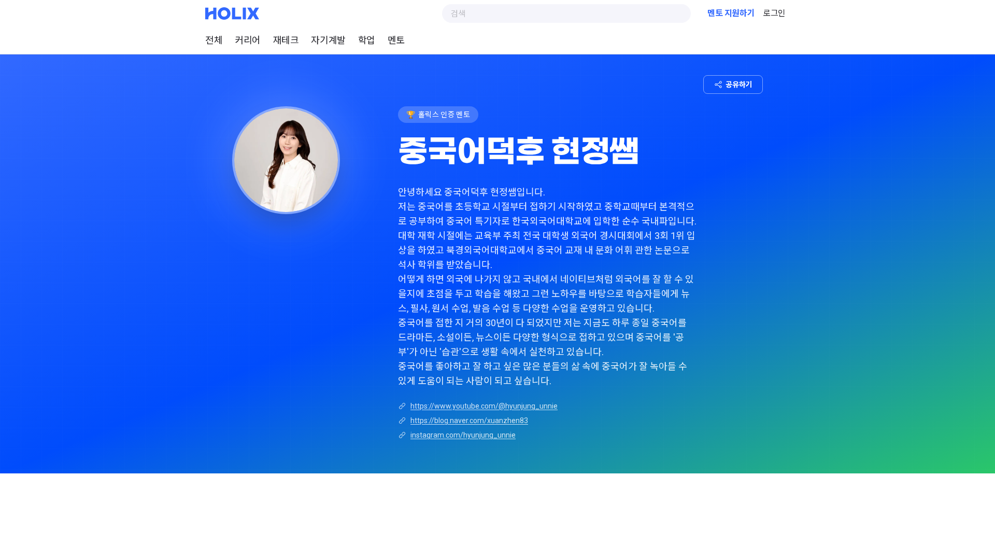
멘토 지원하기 (731, 13)
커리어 (248, 40)
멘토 (396, 40)
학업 (366, 40)
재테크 (286, 40)
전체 (213, 40)
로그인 (774, 13)
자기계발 (328, 40)
